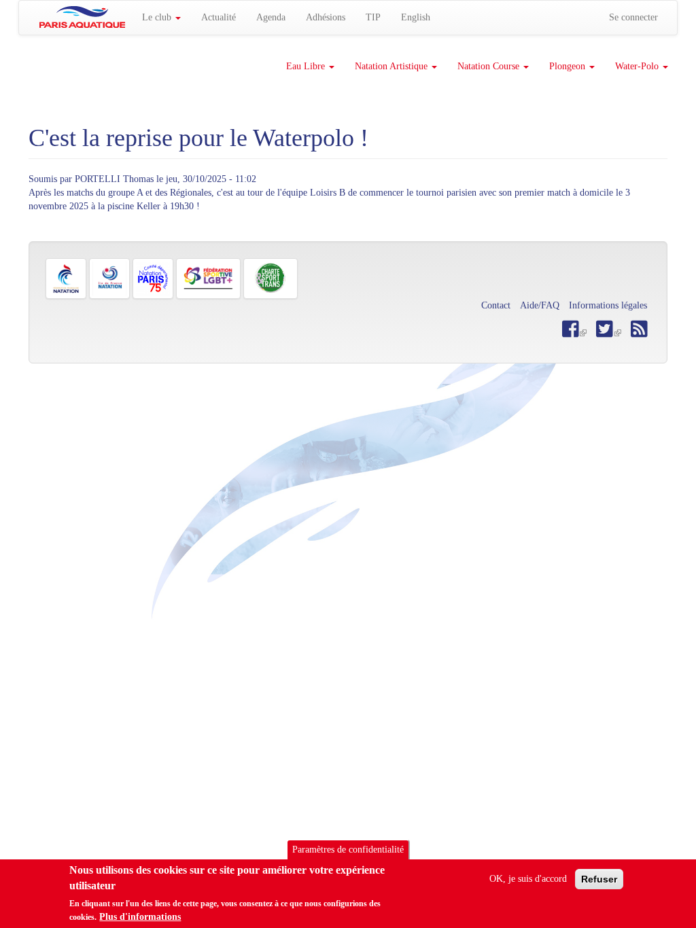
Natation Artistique (392, 66)
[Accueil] (82, 17)
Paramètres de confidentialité (348, 849)
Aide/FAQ (539, 305)
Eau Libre (307, 66)
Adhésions (325, 17)
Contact (495, 305)
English (415, 17)
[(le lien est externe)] (608, 332)
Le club (158, 17)
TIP (373, 17)
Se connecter (633, 17)
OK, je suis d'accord (528, 879)
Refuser (599, 879)
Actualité (218, 17)
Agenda (270, 17)
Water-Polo (638, 66)
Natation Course (489, 66)
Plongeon (568, 66)
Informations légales (608, 305)
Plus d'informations (140, 917)
